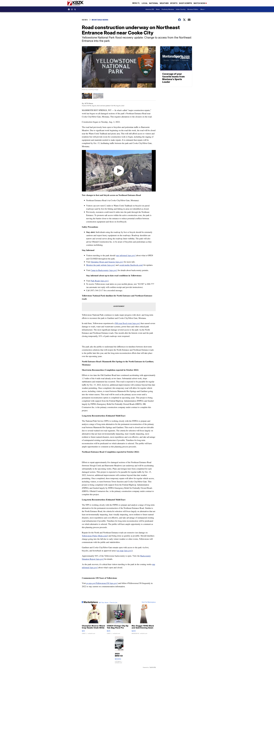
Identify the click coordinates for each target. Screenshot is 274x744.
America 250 (150, 9)
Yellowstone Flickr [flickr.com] (94, 535)
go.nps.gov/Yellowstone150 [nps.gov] (102, 583)
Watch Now (200, 3)
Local (145, 3)
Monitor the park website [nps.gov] (100, 265)
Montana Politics (192, 9)
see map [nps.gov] (124, 550)
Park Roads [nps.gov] (99, 280)
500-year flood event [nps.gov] (127, 323)
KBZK (75, 9)
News (158, 9)
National (153, 3)
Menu (135, 3)
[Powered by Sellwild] (153, 667)
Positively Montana (168, 9)
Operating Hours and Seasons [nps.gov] (107, 261)
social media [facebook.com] (131, 265)
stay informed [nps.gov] (126, 255)
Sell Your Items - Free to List (108, 602)
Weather (164, 3)
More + (202, 9)
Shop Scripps (185, 3)
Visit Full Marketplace (149, 602)
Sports (173, 3)
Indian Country (180, 9)
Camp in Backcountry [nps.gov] (104, 270)
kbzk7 (69, 9)
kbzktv (72, 9)
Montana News (100, 20)
